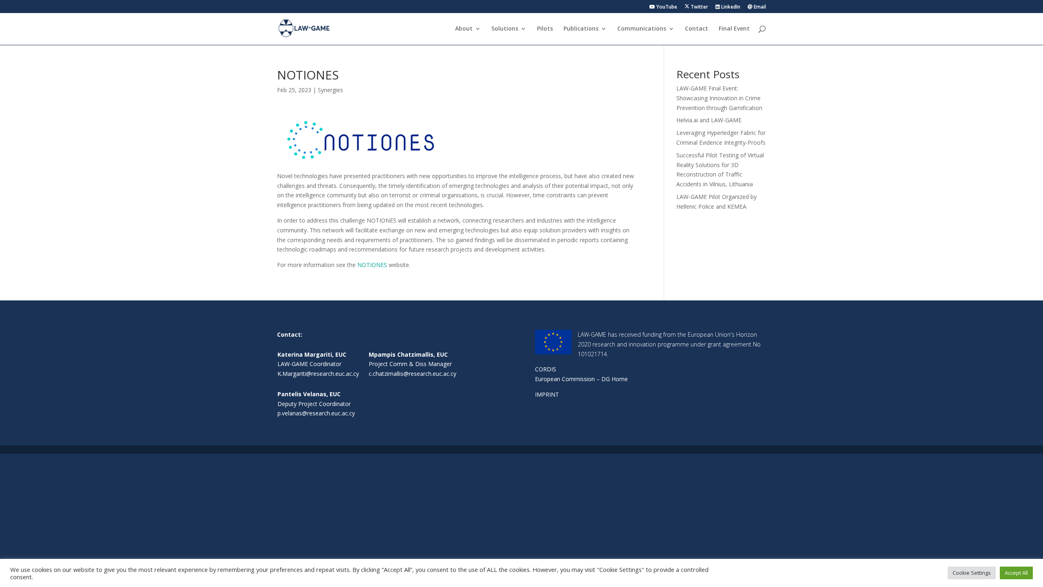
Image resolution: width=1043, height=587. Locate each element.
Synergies (330, 90)
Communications (641, 29)
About (464, 29)
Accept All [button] (1016, 572)
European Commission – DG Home (581, 379)
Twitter (698, 7)
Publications (581, 29)
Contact (696, 29)
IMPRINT (547, 394)
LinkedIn (730, 7)
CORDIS (545, 369)
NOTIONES (372, 265)
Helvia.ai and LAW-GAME (709, 120)
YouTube (666, 7)
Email (759, 7)
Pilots (545, 29)
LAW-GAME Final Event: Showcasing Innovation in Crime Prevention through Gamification (719, 98)
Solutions (504, 29)
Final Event (734, 29)
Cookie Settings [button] (972, 572)
